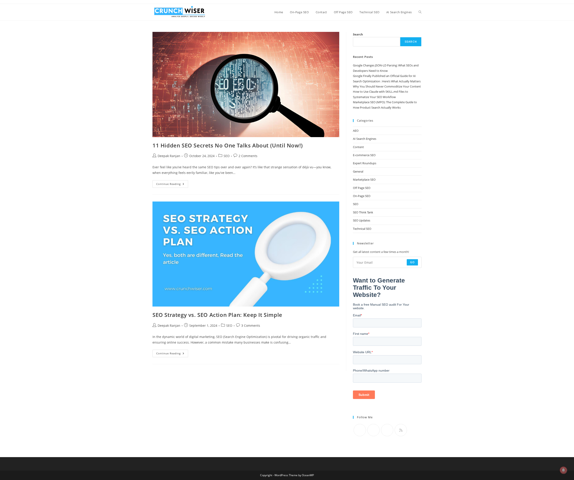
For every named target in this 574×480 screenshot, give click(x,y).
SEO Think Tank (363, 212)
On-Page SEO (361, 196)
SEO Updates (361, 220)
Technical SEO (362, 229)
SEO (227, 156)
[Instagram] (387, 430)
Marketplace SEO (364, 180)
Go (412, 262)
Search (358, 34)
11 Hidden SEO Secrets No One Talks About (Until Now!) (227, 145)
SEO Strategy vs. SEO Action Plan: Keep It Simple (217, 314)
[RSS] (401, 430)
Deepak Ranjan (169, 156)
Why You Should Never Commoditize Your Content (387, 86)
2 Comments (248, 156)
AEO (356, 131)
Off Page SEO (361, 188)
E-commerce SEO (364, 155)
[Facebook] (373, 430)
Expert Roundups (364, 163)
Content (358, 147)
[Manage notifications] (563, 470)
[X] (360, 430)
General (358, 171)
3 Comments (250, 325)
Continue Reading (172, 185)
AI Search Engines (364, 139)
